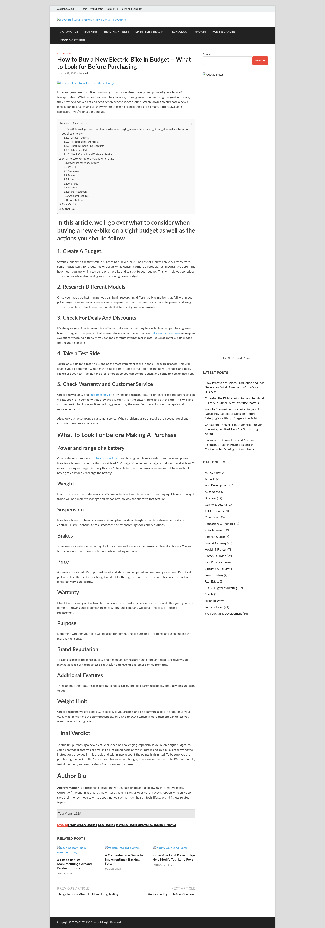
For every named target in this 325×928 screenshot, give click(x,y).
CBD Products (214, 511)
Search (207, 54)
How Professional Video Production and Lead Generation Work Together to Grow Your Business (235, 387)
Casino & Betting (216, 504)
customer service (101, 394)
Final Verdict (69, 204)
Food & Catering (72, 40)
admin (86, 73)
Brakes (71, 175)
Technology (179, 31)
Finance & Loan (215, 536)
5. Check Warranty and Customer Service (90, 154)
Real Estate (212, 581)
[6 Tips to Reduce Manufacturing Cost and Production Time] (78, 851)
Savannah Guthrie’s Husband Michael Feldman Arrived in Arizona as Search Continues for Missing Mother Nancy (229, 445)
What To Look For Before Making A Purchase (88, 158)
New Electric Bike (128, 825)
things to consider (105, 458)
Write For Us (96, 9)
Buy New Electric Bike (82, 825)
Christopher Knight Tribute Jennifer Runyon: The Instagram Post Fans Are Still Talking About (234, 429)
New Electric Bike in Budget (158, 825)
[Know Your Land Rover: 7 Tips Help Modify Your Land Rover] (170, 849)
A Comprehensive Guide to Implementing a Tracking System (124, 859)
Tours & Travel (214, 607)
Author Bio (68, 209)
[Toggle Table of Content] (187, 124)
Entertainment (214, 530)
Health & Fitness (116, 31)
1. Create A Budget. (78, 138)
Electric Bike (107, 825)
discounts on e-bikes (166, 333)
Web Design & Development (223, 613)
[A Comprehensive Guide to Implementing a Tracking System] (122, 849)
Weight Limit (77, 200)
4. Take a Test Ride (78, 150)
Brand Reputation (77, 192)
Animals (210, 479)
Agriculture (212, 472)
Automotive (69, 31)
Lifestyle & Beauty (149, 31)
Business (91, 31)
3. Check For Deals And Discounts (86, 146)
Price (71, 179)
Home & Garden (223, 31)
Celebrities (212, 517)
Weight (72, 167)
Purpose (72, 188)
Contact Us (112, 9)
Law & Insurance (216, 562)
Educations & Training (219, 523)
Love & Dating (214, 575)
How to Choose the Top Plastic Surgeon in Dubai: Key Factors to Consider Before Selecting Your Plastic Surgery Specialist (232, 414)
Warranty (73, 184)
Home (84, 9)
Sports (200, 31)
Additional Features (78, 196)
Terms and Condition (131, 9)
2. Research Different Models (83, 142)
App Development (217, 485)
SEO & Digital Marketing (221, 588)
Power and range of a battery (83, 163)
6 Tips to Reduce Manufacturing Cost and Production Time (74, 864)
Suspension (74, 171)
